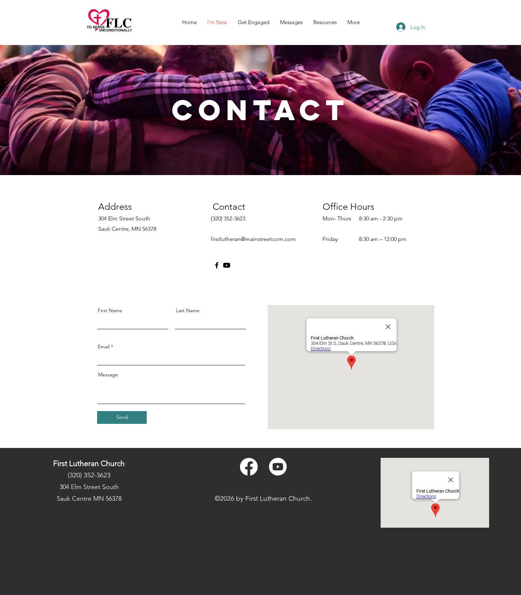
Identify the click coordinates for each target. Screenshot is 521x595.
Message (108, 374)
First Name (110, 310)
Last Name (188, 310)
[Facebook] (217, 265)
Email (104, 346)
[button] (254, 22)
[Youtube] (227, 265)
